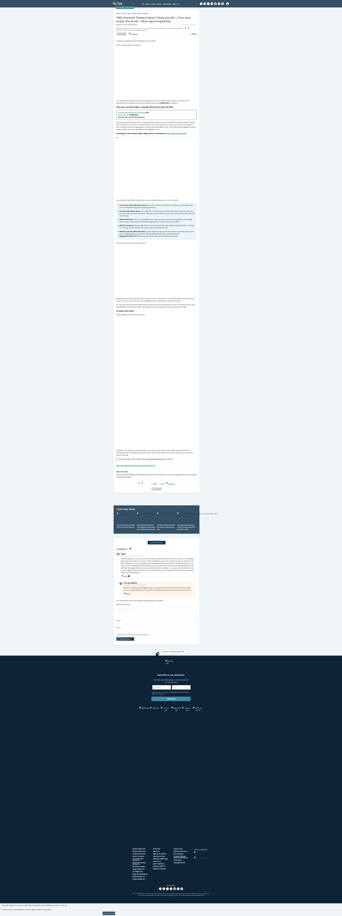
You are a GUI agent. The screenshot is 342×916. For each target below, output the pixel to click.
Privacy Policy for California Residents (181, 857)
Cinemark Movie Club (154, 459)
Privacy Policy (178, 853)
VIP (143, 4)
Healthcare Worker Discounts (139, 863)
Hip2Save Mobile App (160, 858)
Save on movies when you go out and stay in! (136, 465)
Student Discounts (139, 853)
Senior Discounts (138, 856)
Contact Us (157, 861)
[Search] (179, 4)
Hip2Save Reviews (159, 868)
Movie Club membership (175, 133)
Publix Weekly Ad (138, 876)
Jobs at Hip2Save (159, 863)
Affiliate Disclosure (180, 851)
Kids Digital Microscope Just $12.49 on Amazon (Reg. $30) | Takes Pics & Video (186, 527)
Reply (125, 576)
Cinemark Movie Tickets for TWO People (132, 113)
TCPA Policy (178, 860)
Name (118, 620)
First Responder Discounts (138, 859)
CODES (153, 4)
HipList (194, 34)
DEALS (148, 4)
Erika (120, 25)
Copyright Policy (179, 862)
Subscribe (171, 699)
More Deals (122, 34)
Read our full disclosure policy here (139, 30)
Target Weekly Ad (138, 869)
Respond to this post (123, 604)
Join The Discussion (156, 542)
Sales (129, 13)
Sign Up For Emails (159, 853)
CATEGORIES (167, 4)
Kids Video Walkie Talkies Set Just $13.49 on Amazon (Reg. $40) (166, 527)
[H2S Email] (192, 28)
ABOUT (174, 4)
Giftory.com (142, 101)
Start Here (156, 848)
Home (118, 13)
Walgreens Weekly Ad (139, 874)
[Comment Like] (132, 576)
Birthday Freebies (138, 866)
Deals (124, 13)
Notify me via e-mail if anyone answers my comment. (133, 635)
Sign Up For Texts (159, 856)
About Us (156, 851)
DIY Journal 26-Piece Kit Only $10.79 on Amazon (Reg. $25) (125, 526)
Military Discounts (139, 851)
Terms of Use (178, 848)
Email (118, 627)
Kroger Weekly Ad (138, 879)
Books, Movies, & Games (140, 13)
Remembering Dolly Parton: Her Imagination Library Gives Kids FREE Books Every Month (146, 527)
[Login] (227, 3)
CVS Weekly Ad (137, 871)
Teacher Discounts (138, 848)
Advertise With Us (159, 866)
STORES (159, 4)
